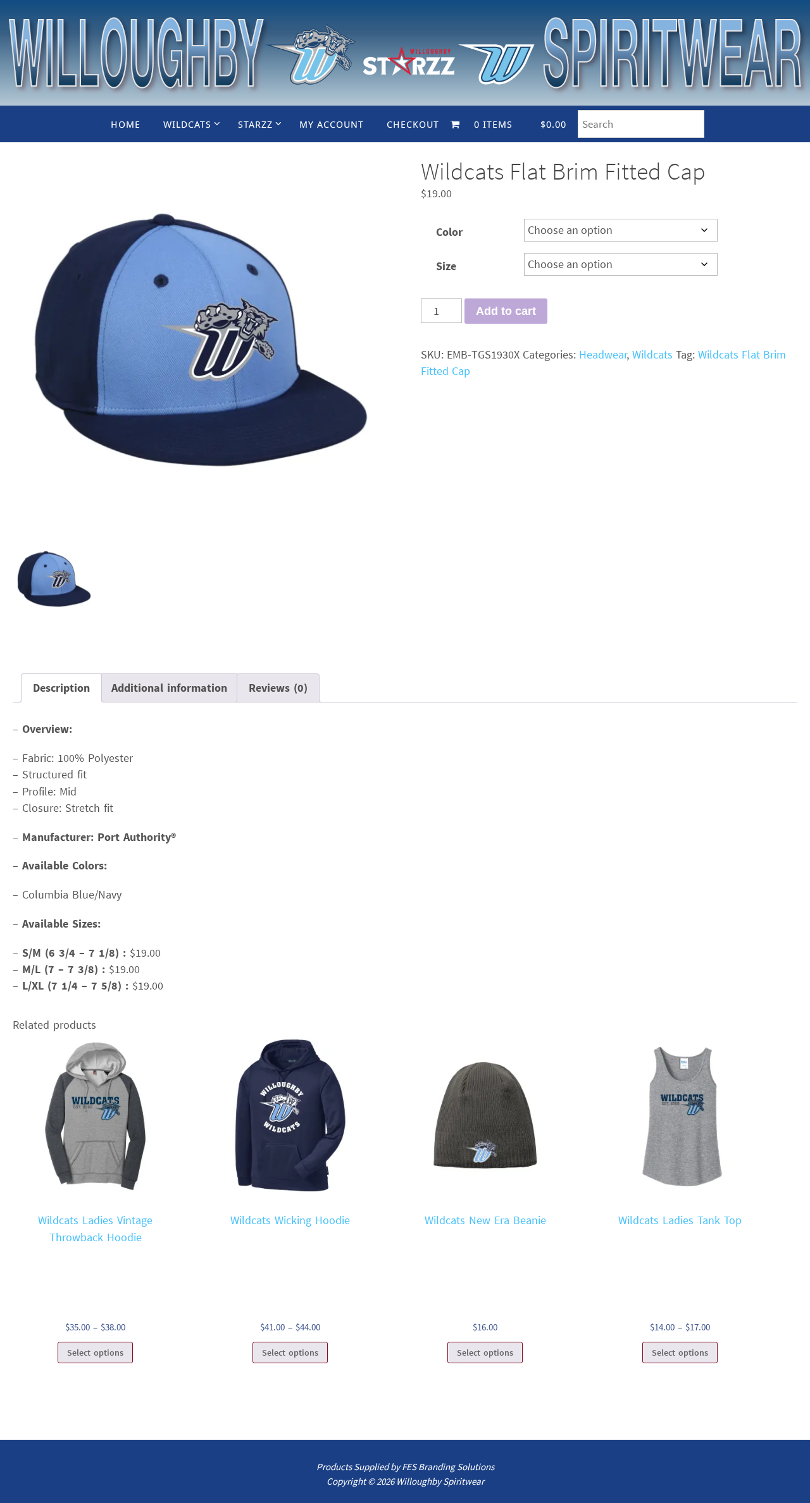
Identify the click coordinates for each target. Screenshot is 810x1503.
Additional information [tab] (169, 687)
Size (446, 266)
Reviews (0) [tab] (278, 687)
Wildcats (652, 354)
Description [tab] (61, 687)
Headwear (603, 354)
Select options (95, 1352)
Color (449, 231)
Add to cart (506, 311)
